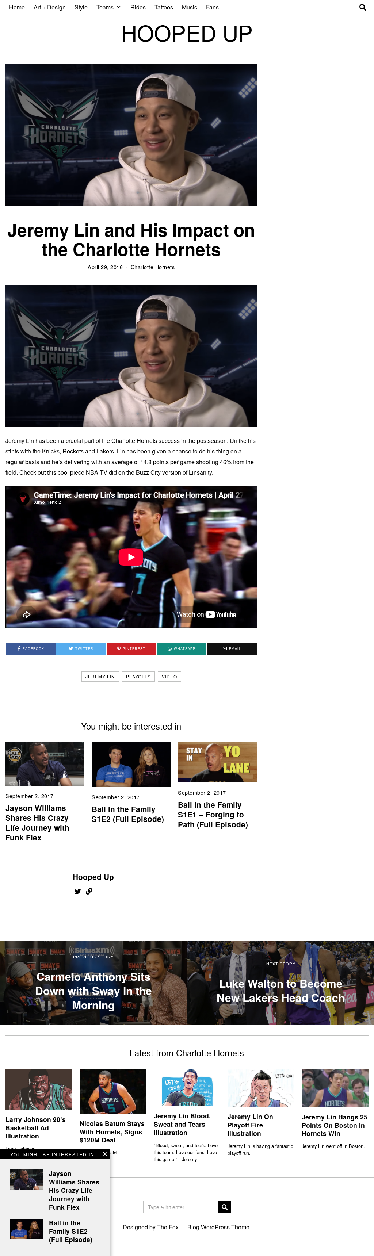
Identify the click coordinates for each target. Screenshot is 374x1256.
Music (189, 7)
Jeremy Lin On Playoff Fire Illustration (250, 1125)
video (169, 676)
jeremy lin (100, 676)
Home (17, 7)
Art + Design (50, 7)
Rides (138, 7)
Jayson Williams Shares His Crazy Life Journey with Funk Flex (37, 823)
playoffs (138, 676)
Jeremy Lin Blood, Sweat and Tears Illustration (182, 1124)
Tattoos (163, 7)
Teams (105, 7)
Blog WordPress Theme (218, 1227)
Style (81, 7)
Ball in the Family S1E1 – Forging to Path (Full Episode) (213, 814)
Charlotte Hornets (153, 267)
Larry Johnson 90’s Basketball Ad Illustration (35, 1128)
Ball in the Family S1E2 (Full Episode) (128, 814)
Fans (212, 7)
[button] (224, 1207)
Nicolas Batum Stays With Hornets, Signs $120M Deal (112, 1132)
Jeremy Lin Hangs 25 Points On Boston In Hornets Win (334, 1125)
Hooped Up (93, 877)
